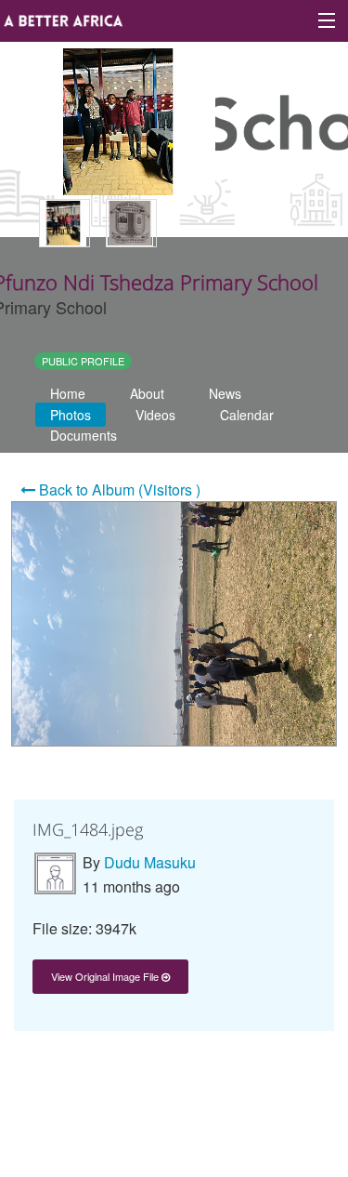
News (225, 393)
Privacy (278, 1080)
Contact (147, 1080)
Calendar (247, 414)
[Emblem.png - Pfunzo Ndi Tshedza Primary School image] (131, 223)
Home (67, 393)
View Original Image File (106, 976)
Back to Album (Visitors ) (117, 489)
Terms (213, 1080)
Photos (70, 414)
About (147, 393)
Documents (83, 435)
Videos (155, 414)
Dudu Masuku (150, 862)
